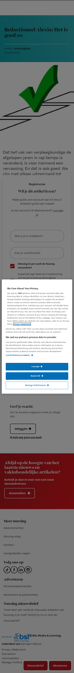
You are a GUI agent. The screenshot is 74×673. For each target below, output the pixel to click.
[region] (37, 336)
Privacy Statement (22, 324)
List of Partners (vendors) (18, 355)
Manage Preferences (35, 385)
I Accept (35, 366)
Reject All (35, 376)
